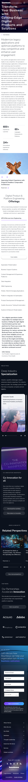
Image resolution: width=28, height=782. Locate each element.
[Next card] (24, 567)
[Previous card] (20, 567)
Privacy (22, 773)
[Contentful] (20, 627)
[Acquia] (7, 617)
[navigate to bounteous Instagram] (14, 764)
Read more (4, 188)
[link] (13, 413)
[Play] (3, 435)
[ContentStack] (7, 637)
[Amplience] (7, 627)
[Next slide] (7, 177)
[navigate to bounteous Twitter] (7, 764)
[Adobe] (20, 617)
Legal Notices (7, 773)
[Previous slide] (2, 177)
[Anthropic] (20, 637)
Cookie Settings (18, 777)
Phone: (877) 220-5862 (14, 760)
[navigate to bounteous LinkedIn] (11, 764)
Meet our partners (14, 607)
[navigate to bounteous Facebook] (17, 764)
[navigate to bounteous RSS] (21, 764)
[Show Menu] (24, 3)
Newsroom (16, 773)
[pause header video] (27, 30)
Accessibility (9, 777)
